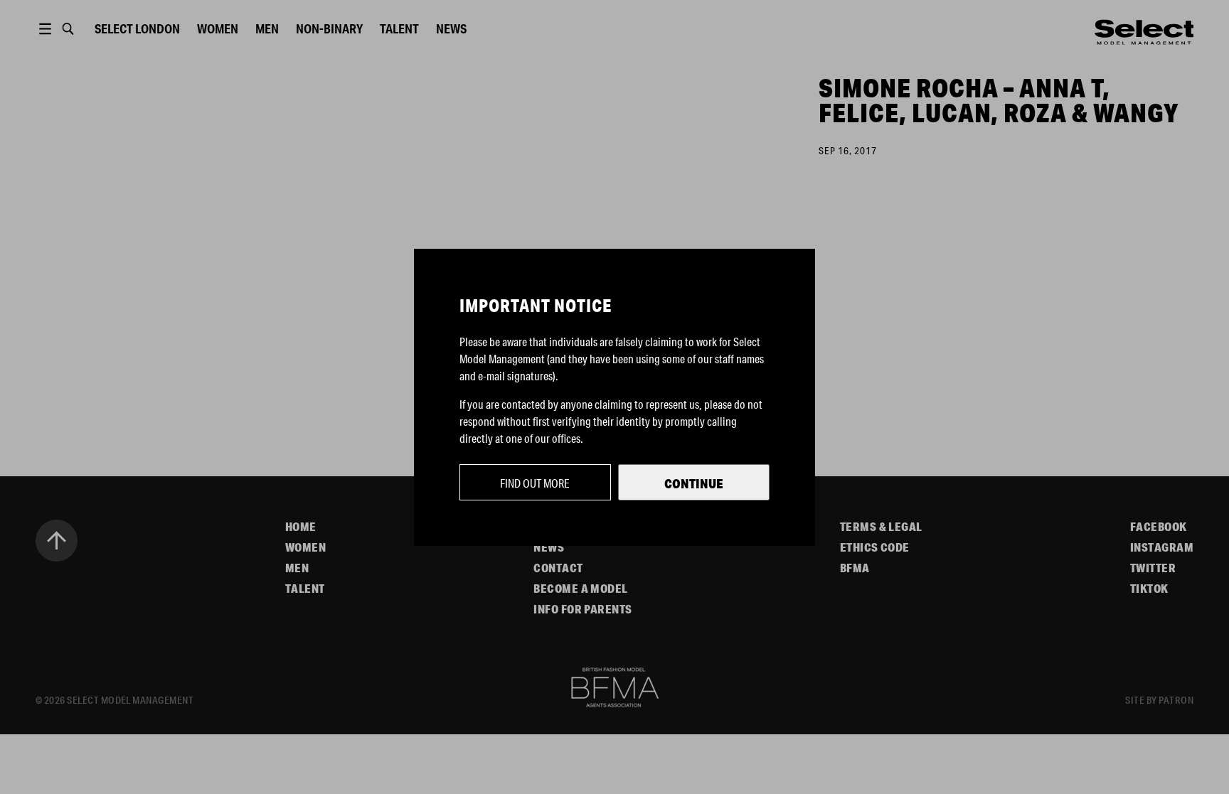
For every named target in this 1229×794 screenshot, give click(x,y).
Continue (693, 483)
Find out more (535, 483)
